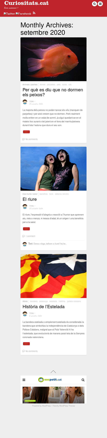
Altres (25, 301)
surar (64, 84)
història (62, 301)
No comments (31, 139)
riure (51, 193)
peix (58, 84)
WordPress (46, 405)
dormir (42, 84)
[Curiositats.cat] (26, 4)
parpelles (51, 84)
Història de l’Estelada (44, 306)
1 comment (30, 236)
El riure (30, 199)
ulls (70, 84)
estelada (53, 301)
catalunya (43, 301)
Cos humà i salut (30, 193)
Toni (31, 101)
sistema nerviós (62, 193)
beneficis (44, 193)
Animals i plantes (30, 84)
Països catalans (74, 301)
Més (26, 132)
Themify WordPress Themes (63, 405)
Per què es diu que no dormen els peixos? (53, 91)
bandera (33, 301)
